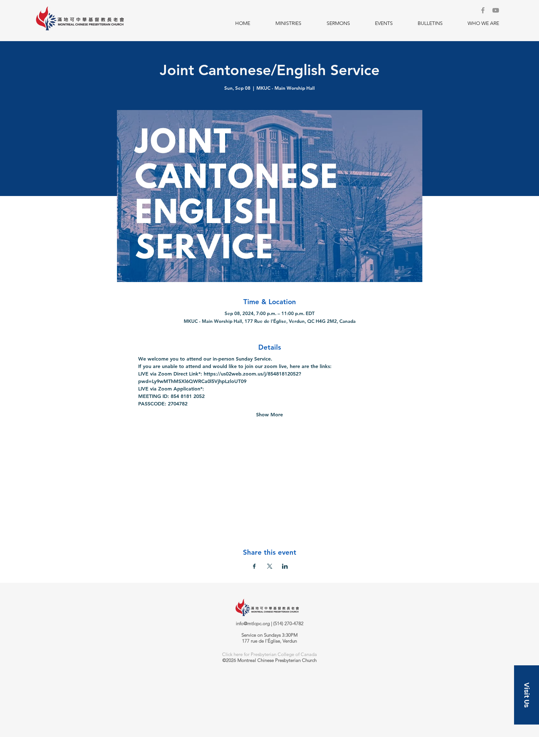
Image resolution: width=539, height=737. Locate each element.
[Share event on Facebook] (254, 566)
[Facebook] (483, 10)
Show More (269, 415)
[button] (288, 23)
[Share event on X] (270, 566)
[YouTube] (496, 10)
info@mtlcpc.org (253, 623)
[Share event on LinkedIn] (285, 566)
